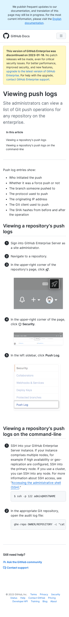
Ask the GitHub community (24, 562)
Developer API (20, 601)
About (53, 601)
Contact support (17, 567)
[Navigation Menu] (61, 36)
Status (13, 597)
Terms (33, 594)
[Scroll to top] (60, 608)
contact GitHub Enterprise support (27, 79)
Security (55, 594)
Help (22, 597)
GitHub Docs (20, 36)
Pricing (52, 597)
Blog (45, 601)
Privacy (44, 594)
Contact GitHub (36, 597)
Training (35, 601)
